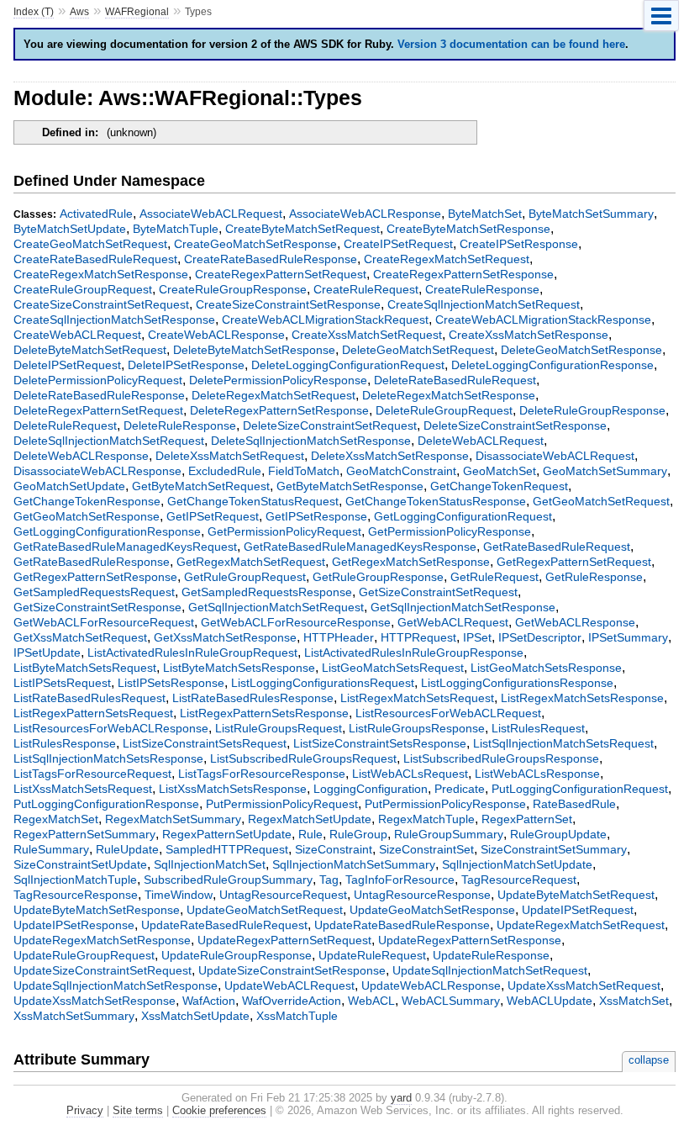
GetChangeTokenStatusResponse (435, 501)
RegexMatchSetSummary (173, 819)
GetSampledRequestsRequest (94, 592)
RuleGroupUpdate (558, 834)
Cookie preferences (219, 1110)
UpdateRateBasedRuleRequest (224, 925)
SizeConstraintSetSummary (554, 849)
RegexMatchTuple (426, 819)
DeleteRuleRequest (65, 425)
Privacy (84, 1110)
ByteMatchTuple (175, 228)
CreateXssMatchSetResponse (528, 334)
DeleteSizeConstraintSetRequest (330, 425)
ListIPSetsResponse (171, 683)
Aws (79, 12)
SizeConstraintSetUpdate (80, 864)
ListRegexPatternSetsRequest (93, 713)
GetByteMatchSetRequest (201, 486)
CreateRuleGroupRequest (82, 289)
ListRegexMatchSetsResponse (582, 698)
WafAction (208, 1000)
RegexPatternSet (526, 819)
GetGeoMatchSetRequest (601, 501)
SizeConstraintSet (426, 849)
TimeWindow (179, 894)
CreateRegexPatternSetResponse (463, 274)
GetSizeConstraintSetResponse (97, 607)
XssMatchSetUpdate (195, 1015)
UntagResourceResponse (422, 894)
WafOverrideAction (291, 1000)
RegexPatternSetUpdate (227, 834)
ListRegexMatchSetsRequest (417, 698)
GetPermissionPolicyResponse (449, 531)
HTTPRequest (418, 637)
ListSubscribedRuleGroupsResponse (501, 758)
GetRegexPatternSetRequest (574, 561)
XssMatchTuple (297, 1015)
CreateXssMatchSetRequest (367, 334)
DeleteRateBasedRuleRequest (455, 380)
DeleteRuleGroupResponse (592, 410)
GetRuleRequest (494, 577)
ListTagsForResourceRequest (92, 773)
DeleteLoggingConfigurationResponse (552, 365)
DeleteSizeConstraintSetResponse (515, 425)
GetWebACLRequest (452, 622)
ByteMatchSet (485, 213)
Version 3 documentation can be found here (511, 44)
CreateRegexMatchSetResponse (100, 274)
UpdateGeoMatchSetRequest (265, 910)
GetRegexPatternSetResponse (95, 577)
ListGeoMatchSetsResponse (546, 667)
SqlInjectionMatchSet (210, 864)
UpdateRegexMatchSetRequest (581, 925)
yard (401, 1097)
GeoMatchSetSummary (605, 471)
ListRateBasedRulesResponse (253, 698)
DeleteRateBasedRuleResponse (99, 395)
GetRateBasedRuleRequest (556, 546)
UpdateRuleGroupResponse (236, 955)
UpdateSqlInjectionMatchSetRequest (489, 970)
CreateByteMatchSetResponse (468, 228)
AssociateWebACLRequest (210, 213)
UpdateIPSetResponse (73, 925)
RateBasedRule (574, 804)
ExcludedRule (224, 471)
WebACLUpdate (549, 1000)
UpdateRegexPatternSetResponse (469, 940)
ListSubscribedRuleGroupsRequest (303, 758)
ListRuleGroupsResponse (417, 728)
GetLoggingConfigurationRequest (463, 516)
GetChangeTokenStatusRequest (253, 501)
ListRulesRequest (538, 728)
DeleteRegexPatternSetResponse (279, 410)
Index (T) (33, 12)
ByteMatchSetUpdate (69, 228)
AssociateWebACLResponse (365, 213)
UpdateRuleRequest (372, 955)
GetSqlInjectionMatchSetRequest (276, 607)
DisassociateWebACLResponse (97, 471)
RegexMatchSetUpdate (309, 819)
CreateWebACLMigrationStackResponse (543, 319)
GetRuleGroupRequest (245, 577)
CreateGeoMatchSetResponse (255, 244)
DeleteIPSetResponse (186, 365)
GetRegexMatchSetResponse (411, 561)
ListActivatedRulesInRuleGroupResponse (413, 652)
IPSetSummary (628, 637)
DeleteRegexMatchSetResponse (448, 395)
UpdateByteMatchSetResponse (96, 910)
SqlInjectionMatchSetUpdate (517, 864)
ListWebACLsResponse (537, 773)
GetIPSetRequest (212, 516)
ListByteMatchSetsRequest (84, 667)
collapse (649, 1060)
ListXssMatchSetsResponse (233, 788)
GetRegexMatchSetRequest (250, 561)
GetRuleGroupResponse (378, 577)
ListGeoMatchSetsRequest (393, 667)
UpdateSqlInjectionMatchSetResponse (115, 985)
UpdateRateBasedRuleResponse (402, 925)
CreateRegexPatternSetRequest (280, 274)
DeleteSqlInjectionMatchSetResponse (311, 440)
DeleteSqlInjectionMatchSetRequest (108, 440)
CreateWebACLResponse (216, 334)
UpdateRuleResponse (491, 955)
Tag (329, 879)
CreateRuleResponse (482, 289)
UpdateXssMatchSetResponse (94, 1000)
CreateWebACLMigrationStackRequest (325, 319)
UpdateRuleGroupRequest (84, 955)
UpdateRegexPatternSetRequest (284, 940)
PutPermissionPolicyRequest (282, 804)
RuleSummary (51, 849)
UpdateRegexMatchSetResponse (102, 940)
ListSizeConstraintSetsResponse (379, 743)
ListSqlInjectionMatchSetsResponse (108, 758)
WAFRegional (137, 12)
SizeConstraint (333, 849)
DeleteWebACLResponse (81, 455)
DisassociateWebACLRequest (555, 455)
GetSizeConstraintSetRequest (438, 592)
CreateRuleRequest (365, 289)
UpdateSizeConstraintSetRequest (102, 970)
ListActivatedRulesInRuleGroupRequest (192, 652)
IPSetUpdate (47, 652)
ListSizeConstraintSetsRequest (205, 743)
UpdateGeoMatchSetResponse (432, 910)
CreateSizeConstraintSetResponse (288, 304)
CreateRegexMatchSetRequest (446, 259)
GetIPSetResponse (316, 516)
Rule (310, 834)
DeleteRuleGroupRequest (444, 410)
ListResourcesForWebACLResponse (110, 728)
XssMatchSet (634, 1000)
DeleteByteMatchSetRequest (89, 350)
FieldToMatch (303, 471)
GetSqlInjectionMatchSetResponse (463, 607)
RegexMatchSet (55, 819)
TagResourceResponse (75, 894)
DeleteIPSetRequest (67, 365)
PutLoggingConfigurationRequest (580, 788)
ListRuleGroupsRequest (278, 728)
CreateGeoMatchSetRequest (90, 244)
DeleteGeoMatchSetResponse (581, 350)
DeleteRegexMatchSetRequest (273, 395)
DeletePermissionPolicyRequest (97, 380)
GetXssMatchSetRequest (80, 637)
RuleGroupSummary (448, 834)
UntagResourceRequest (283, 894)
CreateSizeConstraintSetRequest (101, 304)
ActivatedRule (96, 213)
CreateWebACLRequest (77, 334)
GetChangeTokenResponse (86, 501)
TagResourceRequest (518, 879)
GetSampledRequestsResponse (266, 592)
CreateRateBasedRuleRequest (95, 259)
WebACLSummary (451, 1000)
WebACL (371, 1000)
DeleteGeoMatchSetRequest (418, 350)
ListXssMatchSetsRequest (82, 788)
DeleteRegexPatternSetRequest (98, 410)
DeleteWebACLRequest (481, 440)
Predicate (459, 788)
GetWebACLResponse (575, 622)
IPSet (477, 637)
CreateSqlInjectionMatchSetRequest (483, 304)
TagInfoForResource (400, 879)
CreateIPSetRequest (398, 244)
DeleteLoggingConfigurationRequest (347, 365)
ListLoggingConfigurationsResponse (517, 683)
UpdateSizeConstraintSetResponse (292, 970)
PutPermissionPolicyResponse (445, 804)
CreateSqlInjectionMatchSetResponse (114, 319)
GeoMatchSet (499, 471)
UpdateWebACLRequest (289, 985)
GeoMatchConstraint (401, 471)
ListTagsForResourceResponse (261, 773)
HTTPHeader (338, 637)
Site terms (138, 1110)
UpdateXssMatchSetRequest (584, 985)
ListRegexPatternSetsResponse (264, 713)
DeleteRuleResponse (180, 425)
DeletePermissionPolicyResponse (278, 380)
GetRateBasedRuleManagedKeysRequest (125, 546)
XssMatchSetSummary (73, 1015)
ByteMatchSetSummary (591, 213)
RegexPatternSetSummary (84, 834)
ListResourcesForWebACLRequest (448, 713)
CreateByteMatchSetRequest (302, 228)
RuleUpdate (127, 849)
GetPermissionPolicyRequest (284, 531)
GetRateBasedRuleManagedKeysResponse (360, 546)
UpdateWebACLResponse (431, 985)
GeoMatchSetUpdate (69, 486)
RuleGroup (358, 834)
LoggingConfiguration (370, 788)
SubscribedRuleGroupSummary (228, 879)
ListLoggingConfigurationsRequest (322, 683)
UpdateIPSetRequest (578, 910)
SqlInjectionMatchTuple (75, 879)
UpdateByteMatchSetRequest (576, 894)
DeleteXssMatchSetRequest (229, 455)
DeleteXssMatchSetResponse (390, 455)
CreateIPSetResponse (519, 244)
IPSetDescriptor (539, 637)
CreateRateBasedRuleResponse (270, 259)
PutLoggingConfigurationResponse (106, 804)
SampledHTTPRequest (227, 849)
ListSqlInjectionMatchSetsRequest (563, 743)
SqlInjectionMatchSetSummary (353, 864)
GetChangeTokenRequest (499, 486)
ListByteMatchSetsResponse (239, 667)
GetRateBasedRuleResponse (91, 561)
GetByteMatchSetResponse (349, 486)
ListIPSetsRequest (62, 683)
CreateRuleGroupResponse (233, 289)
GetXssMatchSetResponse (225, 637)
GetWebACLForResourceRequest (103, 622)
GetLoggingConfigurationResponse (107, 531)
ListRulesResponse (64, 743)
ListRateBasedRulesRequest (89, 698)
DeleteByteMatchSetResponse (254, 350)
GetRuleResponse (594, 577)
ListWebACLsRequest (410, 773)
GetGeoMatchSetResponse (86, 516)
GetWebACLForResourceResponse (296, 622)
